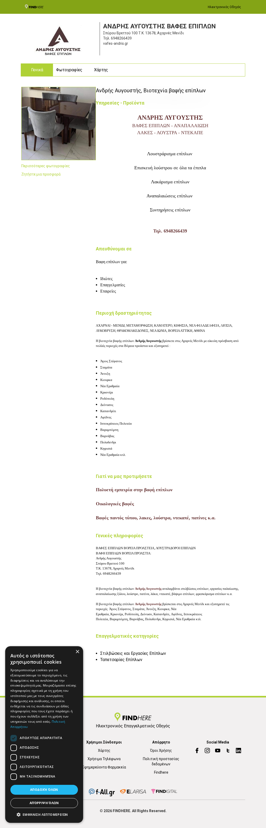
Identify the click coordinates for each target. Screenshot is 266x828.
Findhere (161, 772)
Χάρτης (101, 69)
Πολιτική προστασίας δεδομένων (161, 761)
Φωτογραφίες (69, 69)
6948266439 (121, 38)
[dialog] (44, 734)
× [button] (77, 652)
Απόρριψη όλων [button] (44, 803)
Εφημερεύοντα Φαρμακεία (104, 767)
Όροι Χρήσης (161, 750)
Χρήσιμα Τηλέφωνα (104, 759)
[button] (44, 814)
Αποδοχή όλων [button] (44, 789)
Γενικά (37, 69)
